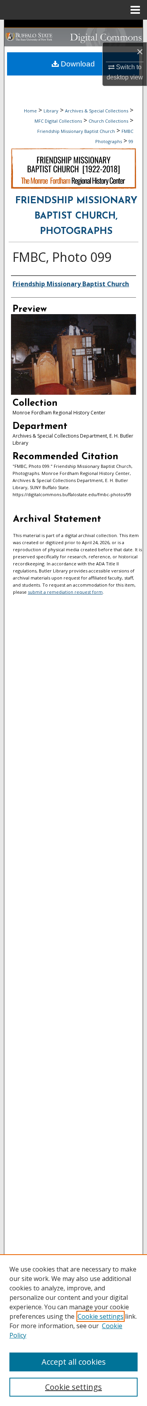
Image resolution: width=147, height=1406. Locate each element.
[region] (73, 1330)
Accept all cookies (74, 1361)
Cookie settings (100, 1316)
